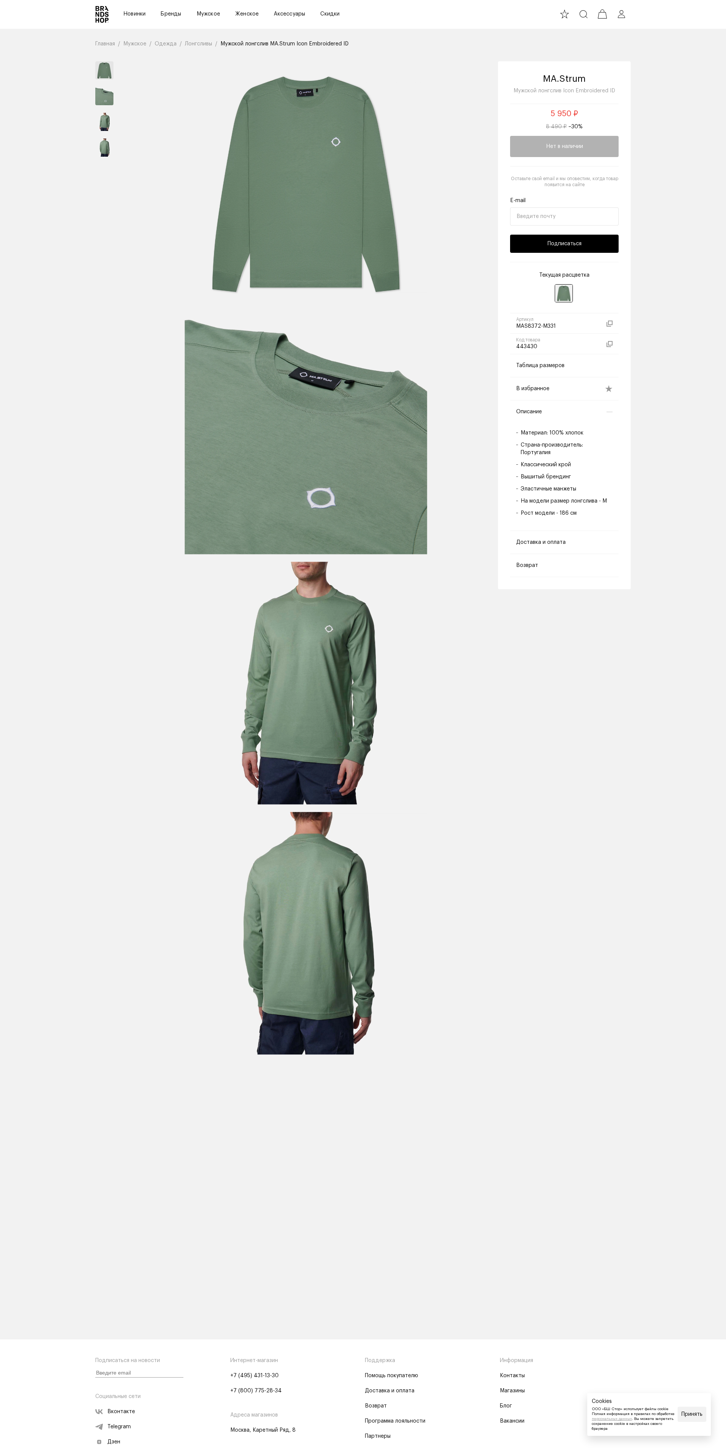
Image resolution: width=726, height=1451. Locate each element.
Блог (506, 1406)
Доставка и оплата (389, 1390)
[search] (583, 14)
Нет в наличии (564, 146)
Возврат (376, 1406)
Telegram (119, 1426)
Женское (247, 14)
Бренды (171, 14)
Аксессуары (289, 14)
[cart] (602, 14)
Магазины (512, 1390)
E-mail (518, 200)
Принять (692, 1414)
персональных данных (612, 1419)
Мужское (208, 14)
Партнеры (378, 1436)
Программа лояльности (395, 1421)
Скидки (330, 14)
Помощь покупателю (391, 1375)
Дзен (113, 1442)
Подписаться (565, 243)
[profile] (621, 14)
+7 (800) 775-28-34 (256, 1390)
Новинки (134, 14)
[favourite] (564, 14)
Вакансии (512, 1421)
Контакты (512, 1375)
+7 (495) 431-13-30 (254, 1375)
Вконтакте (121, 1411)
